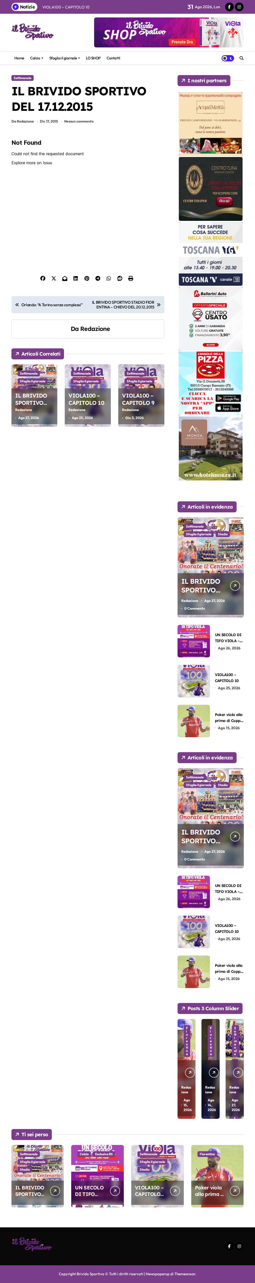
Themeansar (184, 1274)
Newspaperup (158, 1274)
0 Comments (194, 608)
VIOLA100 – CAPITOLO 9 (138, 399)
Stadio (223, 534)
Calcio (35, 58)
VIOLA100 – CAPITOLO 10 (86, 399)
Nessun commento (79, 121)
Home (19, 58)
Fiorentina (187, 1041)
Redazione (95, 328)
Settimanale (22, 78)
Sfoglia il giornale (63, 58)
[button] (239, 1068)
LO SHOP (93, 58)
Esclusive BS (104, 1154)
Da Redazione (22, 121)
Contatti (113, 58)
